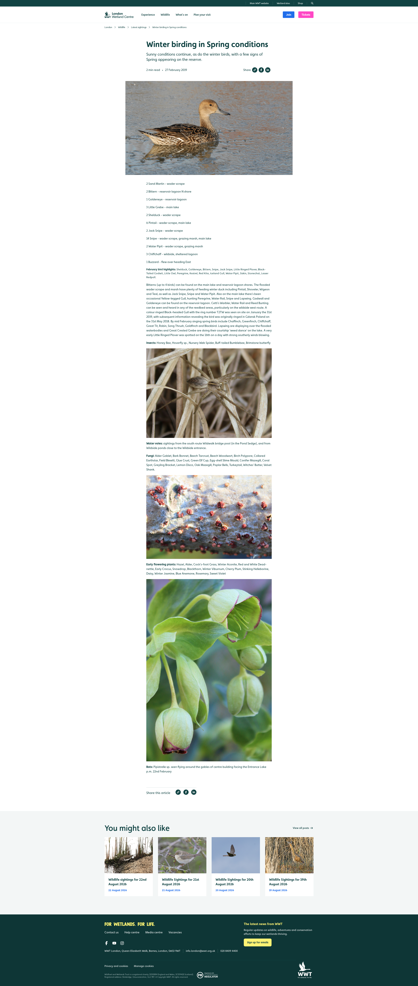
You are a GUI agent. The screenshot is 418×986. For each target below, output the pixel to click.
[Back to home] (305, 969)
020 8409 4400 (229, 950)
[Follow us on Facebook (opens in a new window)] (106, 943)
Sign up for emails (257, 942)
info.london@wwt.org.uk (200, 950)
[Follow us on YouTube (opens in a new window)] (114, 943)
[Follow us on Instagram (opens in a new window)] (122, 943)
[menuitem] (288, 14)
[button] (254, 70)
